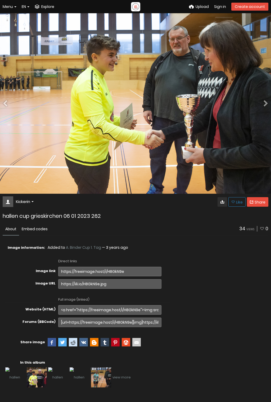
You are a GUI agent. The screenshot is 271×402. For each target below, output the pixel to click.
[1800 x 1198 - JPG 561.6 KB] (222, 202)
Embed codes (35, 229)
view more (121, 377)
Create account (250, 6)
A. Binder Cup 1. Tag (83, 247)
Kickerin (23, 201)
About (10, 229)
